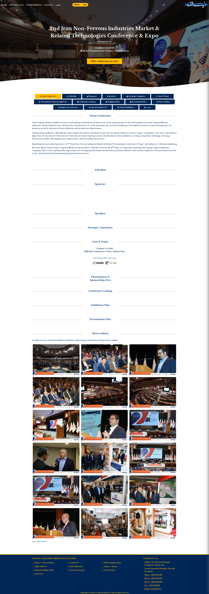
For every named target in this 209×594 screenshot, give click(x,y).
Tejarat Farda (109, 570)
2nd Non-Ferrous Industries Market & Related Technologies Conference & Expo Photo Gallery (75, 340)
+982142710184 (156, 578)
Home (4, 5)
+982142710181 (154, 585)
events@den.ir (155, 589)
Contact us (48, 5)
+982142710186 (156, 582)
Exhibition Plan (113, 102)
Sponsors (93, 96)
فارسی (58, 5)
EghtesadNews (41, 566)
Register (76, 5)
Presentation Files (138, 102)
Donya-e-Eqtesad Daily (44, 563)
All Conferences (16, 5)
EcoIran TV (74, 563)
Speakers (112, 96)
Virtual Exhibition (34, 5)
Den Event (39, 574)
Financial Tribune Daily (44, 570)
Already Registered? (98, 107)
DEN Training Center (112, 563)
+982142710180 (156, 575)
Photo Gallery (164, 102)
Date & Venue (163, 96)
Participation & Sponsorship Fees (53, 102)
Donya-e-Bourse (110, 566)
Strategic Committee (137, 96)
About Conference (48, 96)
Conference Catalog (87, 102)
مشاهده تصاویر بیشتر (39, 541)
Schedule (72, 96)
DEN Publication (76, 566)
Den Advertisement (77, 570)
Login (85, 5)
